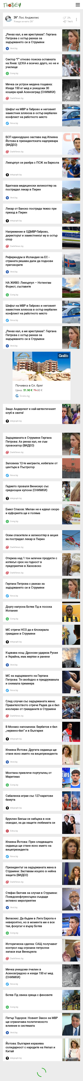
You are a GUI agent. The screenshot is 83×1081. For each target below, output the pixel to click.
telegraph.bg (16, 174)
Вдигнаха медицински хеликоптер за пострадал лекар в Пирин (31, 187)
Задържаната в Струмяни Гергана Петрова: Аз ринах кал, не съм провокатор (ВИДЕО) (29, 441)
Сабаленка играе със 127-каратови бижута (29, 797)
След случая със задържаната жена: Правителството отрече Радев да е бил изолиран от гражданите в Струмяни (32, 705)
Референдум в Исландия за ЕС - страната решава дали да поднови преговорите (29, 261)
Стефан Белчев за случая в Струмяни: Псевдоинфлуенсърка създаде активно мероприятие (32, 896)
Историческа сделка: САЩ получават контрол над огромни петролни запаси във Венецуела (31, 947)
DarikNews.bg (16, 98)
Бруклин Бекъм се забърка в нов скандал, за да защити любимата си (30, 820)
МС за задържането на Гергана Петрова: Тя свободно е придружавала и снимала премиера (32, 679)
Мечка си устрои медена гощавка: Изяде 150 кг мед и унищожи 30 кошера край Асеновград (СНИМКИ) (30, 88)
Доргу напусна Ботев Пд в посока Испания (29, 608)
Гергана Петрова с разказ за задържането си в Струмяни (25, 585)
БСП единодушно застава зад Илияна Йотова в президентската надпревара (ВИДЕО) (32, 141)
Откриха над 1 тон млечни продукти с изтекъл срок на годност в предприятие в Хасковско (31, 562)
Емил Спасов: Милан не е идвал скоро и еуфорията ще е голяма (32, 511)
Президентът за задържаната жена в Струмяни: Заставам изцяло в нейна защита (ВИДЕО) (31, 871)
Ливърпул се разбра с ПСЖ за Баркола (32, 162)
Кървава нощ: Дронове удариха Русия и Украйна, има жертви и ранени (32, 654)
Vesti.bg (13, 48)
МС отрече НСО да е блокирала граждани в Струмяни (27, 631)
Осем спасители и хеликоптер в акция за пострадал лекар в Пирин (32, 537)
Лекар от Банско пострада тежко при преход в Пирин (31, 210)
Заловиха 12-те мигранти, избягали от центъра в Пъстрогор (32, 465)
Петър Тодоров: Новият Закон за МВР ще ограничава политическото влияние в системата (32, 1021)
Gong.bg (14, 73)
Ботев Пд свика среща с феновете (29, 995)
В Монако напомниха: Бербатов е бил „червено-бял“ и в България (31, 728)
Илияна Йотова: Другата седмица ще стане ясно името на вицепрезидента (32, 751)
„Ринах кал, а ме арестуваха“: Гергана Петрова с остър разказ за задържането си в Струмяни (31, 38)
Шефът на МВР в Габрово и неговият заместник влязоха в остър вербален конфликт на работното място (31, 113)
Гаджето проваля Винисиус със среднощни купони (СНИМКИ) (27, 488)
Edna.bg (14, 831)
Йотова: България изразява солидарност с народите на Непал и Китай (30, 1047)
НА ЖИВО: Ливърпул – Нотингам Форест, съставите (28, 284)
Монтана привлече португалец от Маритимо (29, 774)
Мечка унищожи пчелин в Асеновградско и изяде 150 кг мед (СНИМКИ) (29, 973)
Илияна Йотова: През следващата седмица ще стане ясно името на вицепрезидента (29, 845)
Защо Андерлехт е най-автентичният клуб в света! (31, 411)
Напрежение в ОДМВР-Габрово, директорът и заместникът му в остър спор (32, 235)
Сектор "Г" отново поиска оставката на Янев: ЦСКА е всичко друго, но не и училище (32, 63)
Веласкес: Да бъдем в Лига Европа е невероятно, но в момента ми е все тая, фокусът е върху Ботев (31, 922)
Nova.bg (14, 123)
